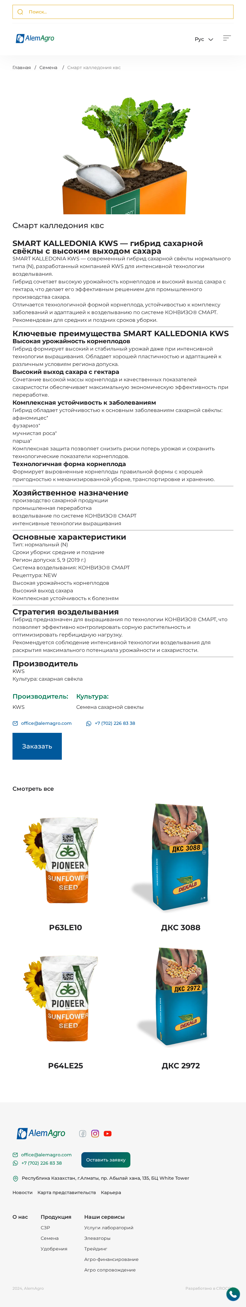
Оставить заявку (106, 1160)
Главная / (24, 67)
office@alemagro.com (46, 723)
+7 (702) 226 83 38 (115, 723)
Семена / (51, 67)
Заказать (37, 746)
